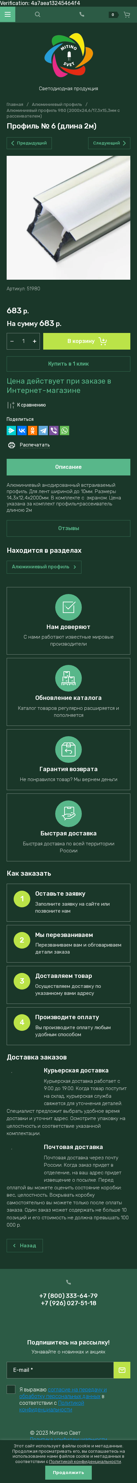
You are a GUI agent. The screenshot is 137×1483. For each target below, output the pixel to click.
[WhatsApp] (64, 430)
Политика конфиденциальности (68, 1439)
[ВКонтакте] (22, 430)
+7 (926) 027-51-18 (68, 1303)
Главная (15, 104)
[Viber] (54, 430)
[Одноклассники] (32, 430)
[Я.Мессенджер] (11, 430)
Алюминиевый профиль (57, 104)
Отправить (122, 1370)
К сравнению (31, 405)
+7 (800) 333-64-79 (68, 1296)
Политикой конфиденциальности (51, 1406)
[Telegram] (43, 430)
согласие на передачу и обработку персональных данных (63, 1392)
